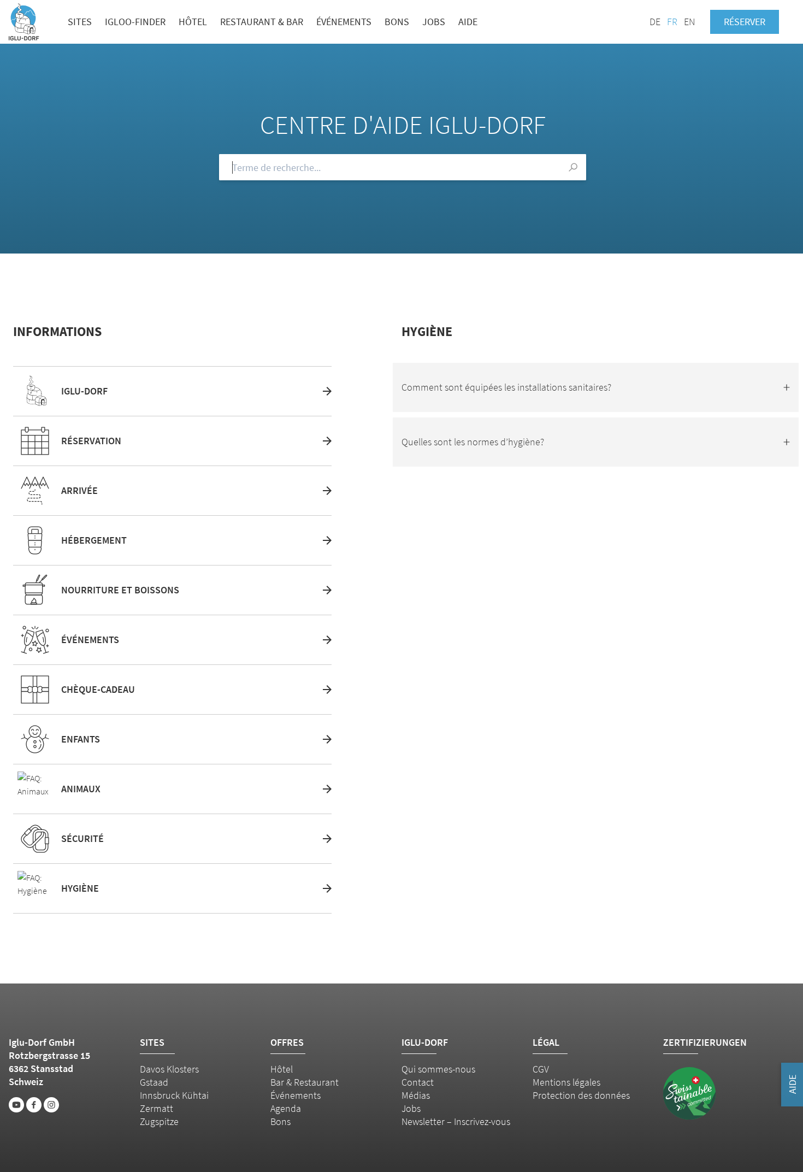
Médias (416, 1095)
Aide (467, 21)
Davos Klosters (169, 1069)
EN (689, 21)
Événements (343, 21)
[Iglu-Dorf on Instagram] (51, 1104)
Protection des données (581, 1095)
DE (655, 21)
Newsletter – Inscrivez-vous (456, 1121)
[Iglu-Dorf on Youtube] (16, 1104)
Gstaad (154, 1082)
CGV (541, 1069)
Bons (397, 21)
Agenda (285, 1108)
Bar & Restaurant (304, 1082)
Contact (418, 1082)
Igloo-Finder (135, 21)
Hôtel (193, 21)
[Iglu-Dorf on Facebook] (34, 1104)
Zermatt (156, 1108)
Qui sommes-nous (438, 1069)
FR (672, 21)
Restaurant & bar (261, 21)
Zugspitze (159, 1121)
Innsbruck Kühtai (174, 1095)
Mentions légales (566, 1082)
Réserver (744, 21)
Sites (80, 21)
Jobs (433, 21)
